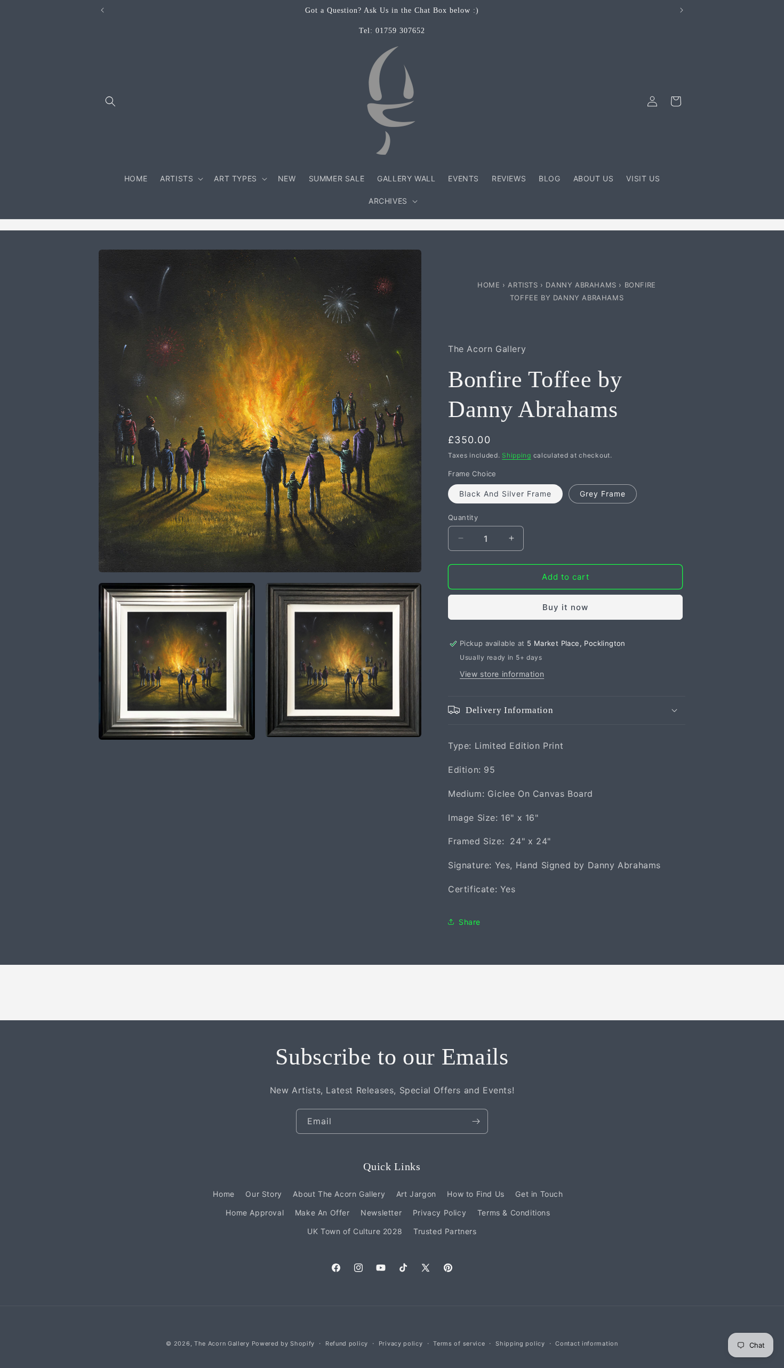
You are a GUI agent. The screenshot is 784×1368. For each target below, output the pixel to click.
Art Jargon (416, 1193)
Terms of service (459, 1343)
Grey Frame (603, 493)
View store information (502, 673)
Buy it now (565, 607)
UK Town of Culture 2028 (354, 1230)
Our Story (263, 1193)
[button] (110, 101)
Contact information (586, 1343)
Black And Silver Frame (505, 493)
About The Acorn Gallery (339, 1193)
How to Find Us (475, 1193)
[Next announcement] (681, 10)
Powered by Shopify (283, 1343)
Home (489, 285)
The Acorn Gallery (222, 1343)
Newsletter (381, 1212)
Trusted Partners (445, 1230)
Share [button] (470, 921)
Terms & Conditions (513, 1212)
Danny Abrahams (582, 285)
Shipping (516, 455)
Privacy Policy (439, 1212)
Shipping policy (520, 1343)
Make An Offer (322, 1212)
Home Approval (255, 1212)
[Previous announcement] (102, 10)
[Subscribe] (475, 1121)
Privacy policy (401, 1343)
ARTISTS (523, 285)
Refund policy (346, 1343)
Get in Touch (539, 1193)
